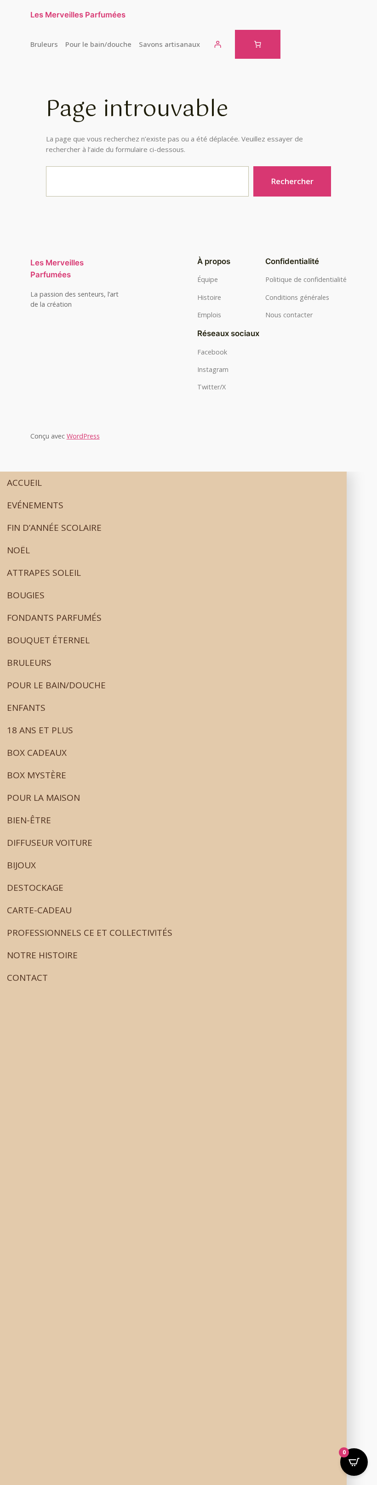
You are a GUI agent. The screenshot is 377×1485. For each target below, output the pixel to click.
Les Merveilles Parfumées (78, 14)
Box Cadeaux (37, 753)
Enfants (26, 708)
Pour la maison (43, 798)
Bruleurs (29, 663)
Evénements (35, 505)
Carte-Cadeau (39, 910)
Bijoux (21, 865)
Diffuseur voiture (49, 843)
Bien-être (29, 820)
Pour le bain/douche (56, 685)
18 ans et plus (40, 730)
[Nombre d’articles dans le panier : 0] (257, 44)
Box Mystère (36, 775)
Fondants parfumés (54, 618)
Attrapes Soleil (44, 573)
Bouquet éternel (48, 640)
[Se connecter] (218, 44)
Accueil (24, 483)
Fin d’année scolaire (54, 528)
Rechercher (292, 181)
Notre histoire (42, 955)
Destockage (35, 888)
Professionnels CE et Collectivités (89, 933)
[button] (173, 505)
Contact (27, 978)
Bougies (26, 595)
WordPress (83, 436)
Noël (18, 550)
